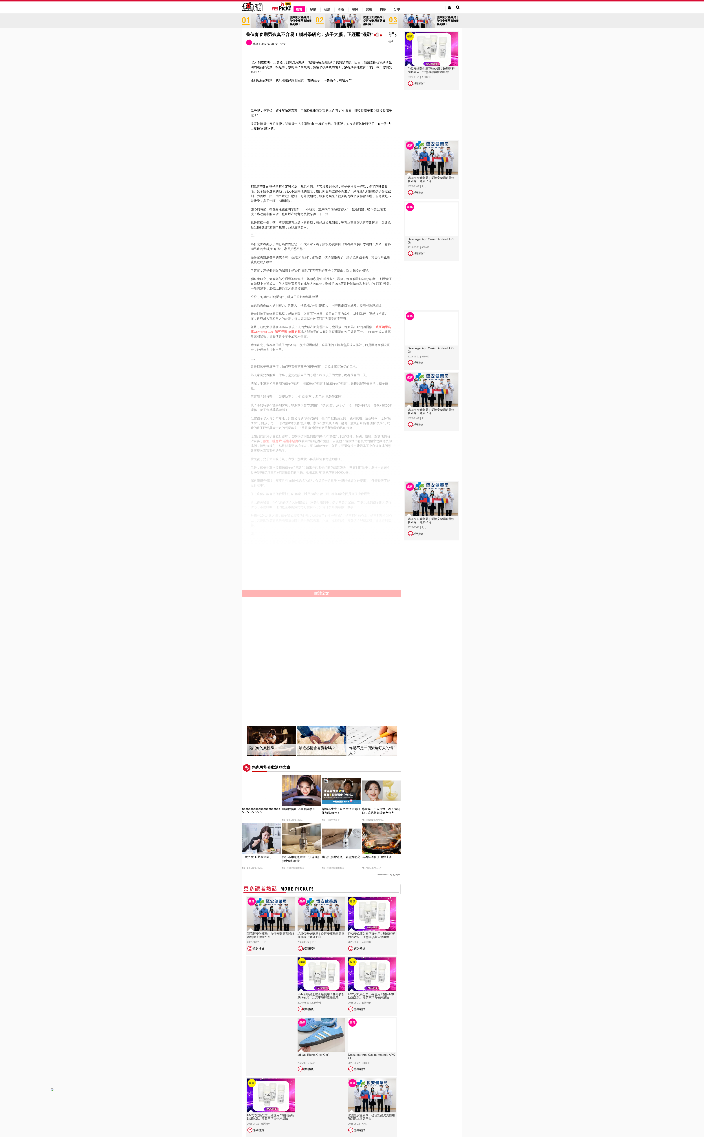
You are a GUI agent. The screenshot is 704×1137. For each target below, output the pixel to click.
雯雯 (282, 43)
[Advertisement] (321, 95)
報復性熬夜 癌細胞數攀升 (298, 809)
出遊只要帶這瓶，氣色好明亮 (341, 857)
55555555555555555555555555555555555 (261, 810)
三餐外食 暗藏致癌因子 (257, 857)
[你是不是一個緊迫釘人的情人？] (372, 740)
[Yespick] (282, 10)
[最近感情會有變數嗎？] (322, 740)
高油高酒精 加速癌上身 (377, 857)
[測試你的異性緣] (271, 740)
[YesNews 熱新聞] (252, 11)
